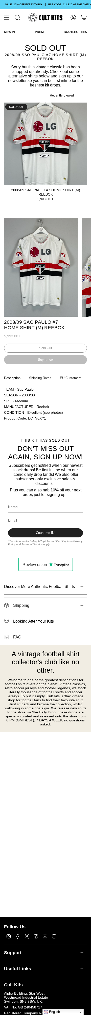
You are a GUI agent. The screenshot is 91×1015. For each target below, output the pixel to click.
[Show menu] (7, 18)
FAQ (17, 637)
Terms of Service (31, 544)
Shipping (21, 605)
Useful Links (17, 968)
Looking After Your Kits (33, 621)
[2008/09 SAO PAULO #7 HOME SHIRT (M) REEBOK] (45, 144)
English (54, 1012)
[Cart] (84, 18)
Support (12, 952)
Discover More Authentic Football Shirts (39, 586)
